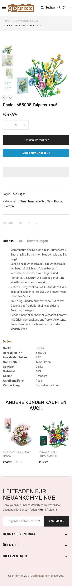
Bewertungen (37, 241)
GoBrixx (36, 575)
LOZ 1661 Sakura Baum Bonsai (17, 454)
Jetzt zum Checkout (36, 153)
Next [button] (10, 98)
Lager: (6, 194)
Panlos (58, 201)
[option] (9, 48)
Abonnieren (56, 521)
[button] (36, 172)
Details (8, 241)
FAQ (20, 241)
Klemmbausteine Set (33, 201)
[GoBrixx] (21, 8)
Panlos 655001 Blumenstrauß (48, 454)
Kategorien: (10, 201)
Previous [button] (4, 98)
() (63, 7)
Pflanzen (8, 206)
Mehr (50, 201)
